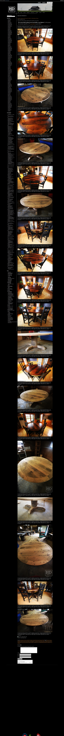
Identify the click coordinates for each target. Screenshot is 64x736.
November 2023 (10, 24)
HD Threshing (11, 9)
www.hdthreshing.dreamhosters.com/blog (14, 321)
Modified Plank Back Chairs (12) (10, 196)
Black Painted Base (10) (11, 123)
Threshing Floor (10, 318)
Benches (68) (9, 122)
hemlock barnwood (10, 294)
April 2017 (9, 75)
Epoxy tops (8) (10, 156)
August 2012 (9, 107)
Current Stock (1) (10, 142)
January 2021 (9, 47)
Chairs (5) (9, 136)
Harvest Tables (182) (10, 169)
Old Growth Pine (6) (10, 199)
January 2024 (9, 23)
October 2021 (9, 41)
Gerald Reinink (9, 281)
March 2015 (9, 87)
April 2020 (9, 53)
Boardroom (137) (10, 129)
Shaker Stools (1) (10, 231)
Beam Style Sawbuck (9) (11, 121)
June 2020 (9, 52)
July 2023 (9, 27)
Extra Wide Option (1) (10, 158)
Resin (9, 311)
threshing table (10, 319)
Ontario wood (10, 299)
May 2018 (9, 67)
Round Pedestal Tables (41, 640)
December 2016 (10, 78)
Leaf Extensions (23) (10, 181)
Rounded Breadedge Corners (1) (10, 226)
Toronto (9, 320)
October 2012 (9, 106)
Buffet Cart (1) (9, 131)
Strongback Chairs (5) (10, 246)
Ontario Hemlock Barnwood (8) (9, 204)
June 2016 (9, 81)
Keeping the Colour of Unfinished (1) (10, 177)
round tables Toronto (47, 641)
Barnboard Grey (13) (10, 118)
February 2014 (10, 96)
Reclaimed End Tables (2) (11, 217)
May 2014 (9, 94)
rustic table (9, 315)
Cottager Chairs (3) (10, 141)
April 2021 (9, 45)
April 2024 (9, 21)
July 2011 (9, 110)
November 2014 (10, 90)
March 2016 (9, 83)
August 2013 (9, 100)
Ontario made (10, 298)
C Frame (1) (9, 132)
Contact (40, 12)
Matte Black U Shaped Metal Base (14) (10, 188)
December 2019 (10, 55)
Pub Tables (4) (10, 216)
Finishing (37, 12)
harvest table (9, 283)
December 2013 (10, 97)
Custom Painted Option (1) (11, 146)
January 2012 (9, 109)
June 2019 (9, 59)
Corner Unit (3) (10, 140)
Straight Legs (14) (10, 244)
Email (18, 655)
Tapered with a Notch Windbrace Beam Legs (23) (10, 252)
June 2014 (9, 93)
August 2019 (9, 58)
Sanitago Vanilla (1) (10, 227)
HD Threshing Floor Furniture (9, 289)
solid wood (9, 316)
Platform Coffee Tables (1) (11, 213)
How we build (32, 12)
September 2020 (10, 50)
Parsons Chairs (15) (10, 207)
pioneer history (10, 301)
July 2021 (9, 43)
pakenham (50, 640)
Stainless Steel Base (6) (11, 239)
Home (18, 12)
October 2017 (9, 72)
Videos (43, 2)
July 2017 (9, 73)
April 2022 (9, 37)
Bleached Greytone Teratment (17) (10, 126)
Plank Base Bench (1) (10, 211)
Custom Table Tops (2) (11, 148)
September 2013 (10, 99)
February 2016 (10, 84)
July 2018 (9, 66)
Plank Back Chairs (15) (11, 210)
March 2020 (9, 54)
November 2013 (10, 98)
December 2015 (10, 85)
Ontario (10, 297)
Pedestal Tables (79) (10, 208)
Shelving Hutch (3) (10, 232)
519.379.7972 (7, 0)
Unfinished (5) (9, 257)
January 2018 (9, 70)
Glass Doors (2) (10, 161)
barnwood (10, 273)
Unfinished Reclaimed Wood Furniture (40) (10, 258)
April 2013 (9, 102)
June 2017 (9, 74)
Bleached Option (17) (10, 128)
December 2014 (10, 89)
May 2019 (9, 60)
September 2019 (10, 57)
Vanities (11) (9, 260)
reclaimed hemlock (10, 302)
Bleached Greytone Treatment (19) (10, 127)
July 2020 (9, 51)
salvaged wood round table (25, 642)
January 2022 (9, 39)
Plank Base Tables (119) (11, 212)
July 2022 (9, 35)
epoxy (9, 277)
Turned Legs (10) (10, 256)
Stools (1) (9, 240)
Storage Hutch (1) (10, 242)
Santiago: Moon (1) (10, 228)
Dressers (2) (9, 153)
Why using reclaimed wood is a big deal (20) (10, 264)
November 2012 (10, 105)
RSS (10, 329)
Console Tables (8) (10, 139)
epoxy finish (10, 279)
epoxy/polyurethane (11, 278)
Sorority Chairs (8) (10, 237)
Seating (24, 12)
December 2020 (10, 48)
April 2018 (9, 68)
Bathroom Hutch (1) (10, 120)
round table (32, 24)
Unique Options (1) (10, 259)
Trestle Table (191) (10, 254)
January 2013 (9, 104)
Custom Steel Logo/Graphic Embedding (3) (10, 147)
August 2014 (9, 92)
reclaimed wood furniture (30, 641)
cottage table (10, 275)
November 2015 (10, 86)
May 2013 (9, 101)
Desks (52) (9, 150)
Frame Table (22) (10, 160)
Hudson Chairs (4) (10, 171)
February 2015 (10, 88)
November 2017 (10, 71)
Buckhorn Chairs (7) (10, 130)
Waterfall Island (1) (10, 262)
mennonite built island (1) (11, 190)
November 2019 (10, 56)
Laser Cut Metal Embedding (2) (9, 179)
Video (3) (9, 261)
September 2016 (10, 79)
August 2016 (9, 80)
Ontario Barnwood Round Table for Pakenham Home (28, 18)
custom (9, 276)
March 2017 (9, 76)
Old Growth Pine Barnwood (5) (9, 200)
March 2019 (9, 61)
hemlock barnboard (10, 293)
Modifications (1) (10, 194)
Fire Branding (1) (10, 159)
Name (18, 654)
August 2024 (9, 19)
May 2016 (9, 82)
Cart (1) (9, 134)
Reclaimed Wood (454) (11, 218)
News (39, 2)
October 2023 (9, 25)
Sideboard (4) (9, 233)
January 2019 (9, 62)
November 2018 (10, 63)
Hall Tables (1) (10, 163)
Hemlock (10, 292)
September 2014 (10, 91)
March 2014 (9, 95)
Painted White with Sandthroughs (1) (9, 206)
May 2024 (9, 20)
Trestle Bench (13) (10, 253)
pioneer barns (9, 300)
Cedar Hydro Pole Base (23, 640)
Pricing (44, 12)
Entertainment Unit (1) (10, 155)
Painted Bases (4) (10, 205)
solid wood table (31, 642)
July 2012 (9, 108)
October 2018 (9, 64)
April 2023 (9, 29)
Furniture (28, 12)
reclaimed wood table (38, 641)
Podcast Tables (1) (10, 214)
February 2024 (10, 22)
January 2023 (9, 31)
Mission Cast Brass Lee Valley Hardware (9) (10, 193)
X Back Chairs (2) (10, 267)
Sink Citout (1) (9, 234)
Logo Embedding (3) (10, 185)
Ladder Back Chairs (29, 640)
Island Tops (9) (10, 175)
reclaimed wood (25, 641)
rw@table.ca (62, 0)
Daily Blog (49, 2)
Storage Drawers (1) (10, 241)
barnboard (9, 272)
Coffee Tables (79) (10, 137)
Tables (21, 12)
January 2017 (9, 77)
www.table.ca (10, 322)
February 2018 (10, 69)
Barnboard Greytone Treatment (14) (10, 119)
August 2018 (9, 65)
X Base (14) (9, 268)
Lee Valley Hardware (10, 295)
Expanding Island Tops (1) (11, 157)
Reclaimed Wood (35, 640)
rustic (9, 312)
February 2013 (10, 103)
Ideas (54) (9, 173)
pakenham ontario (20, 641)
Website (18, 657)
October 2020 (9, 49)
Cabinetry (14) (10, 133)
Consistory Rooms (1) (10, 138)
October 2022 (9, 33)
